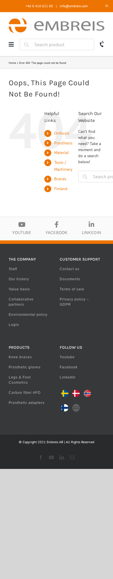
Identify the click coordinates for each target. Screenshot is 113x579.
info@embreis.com (74, 6)
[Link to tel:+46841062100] (102, 44)
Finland (61, 188)
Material (61, 152)
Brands (60, 178)
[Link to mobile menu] (11, 44)
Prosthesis (63, 143)
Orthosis (61, 133)
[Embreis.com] (56, 20)
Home (12, 63)
